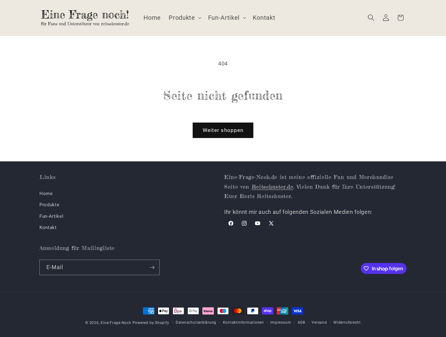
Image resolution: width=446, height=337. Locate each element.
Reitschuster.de (272, 186)
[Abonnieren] (152, 267)
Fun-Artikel (51, 216)
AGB (301, 322)
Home (46, 193)
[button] (184, 17)
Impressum (280, 322)
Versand (319, 322)
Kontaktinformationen (243, 322)
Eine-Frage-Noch (116, 323)
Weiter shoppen (223, 130)
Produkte (49, 204)
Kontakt (48, 227)
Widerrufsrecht (347, 322)
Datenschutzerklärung (196, 322)
